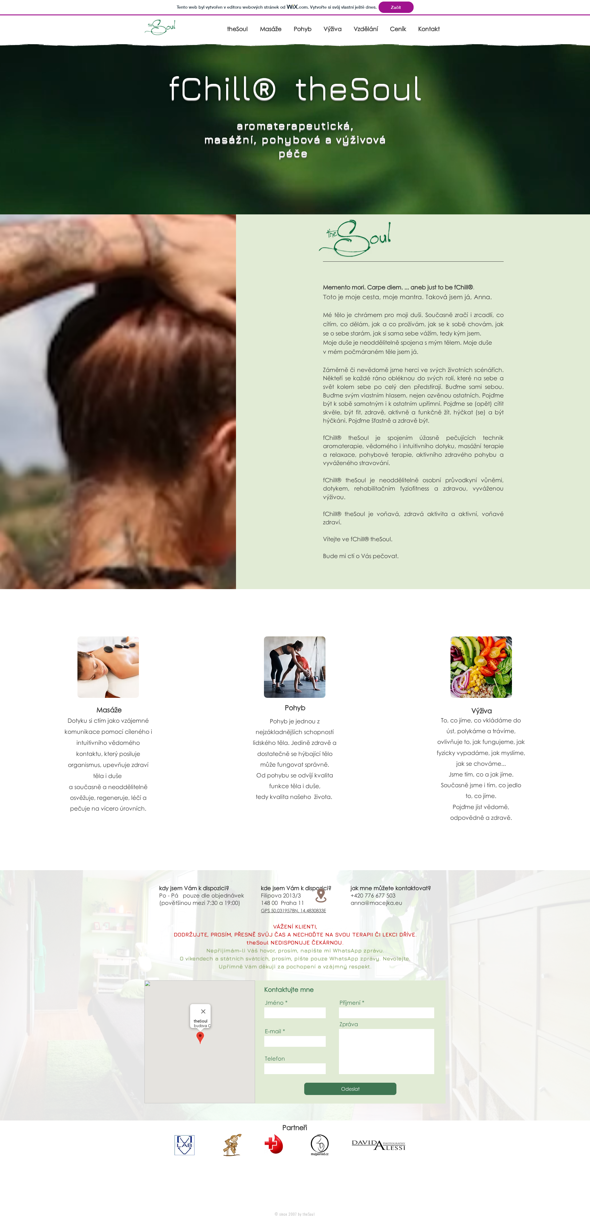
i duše (113, 775)
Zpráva (349, 1024)
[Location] (320, 895)
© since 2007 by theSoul (295, 1214)
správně (316, 764)
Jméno (274, 1002)
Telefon (275, 1058)
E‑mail (273, 1031)
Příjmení (350, 1002)
